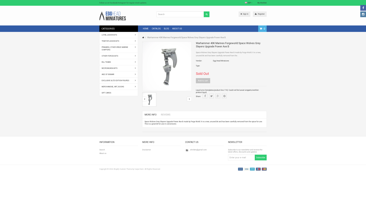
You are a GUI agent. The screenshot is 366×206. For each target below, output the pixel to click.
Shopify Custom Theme (123, 169)
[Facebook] (363, 8)
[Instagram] (363, 14)
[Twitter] (211, 96)
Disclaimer (146, 150)
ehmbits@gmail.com (198, 150)
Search (102, 150)
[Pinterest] (224, 96)
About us (102, 153)
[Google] (218, 96)
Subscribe (260, 157)
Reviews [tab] (165, 114)
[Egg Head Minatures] (112, 16)
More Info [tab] (151, 114)
